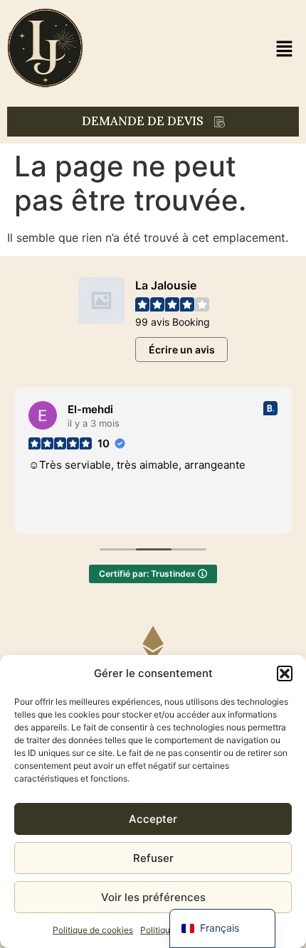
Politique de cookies (93, 930)
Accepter (153, 819)
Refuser (153, 858)
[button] (285, 673)
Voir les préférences (153, 897)
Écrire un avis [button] (182, 349)
